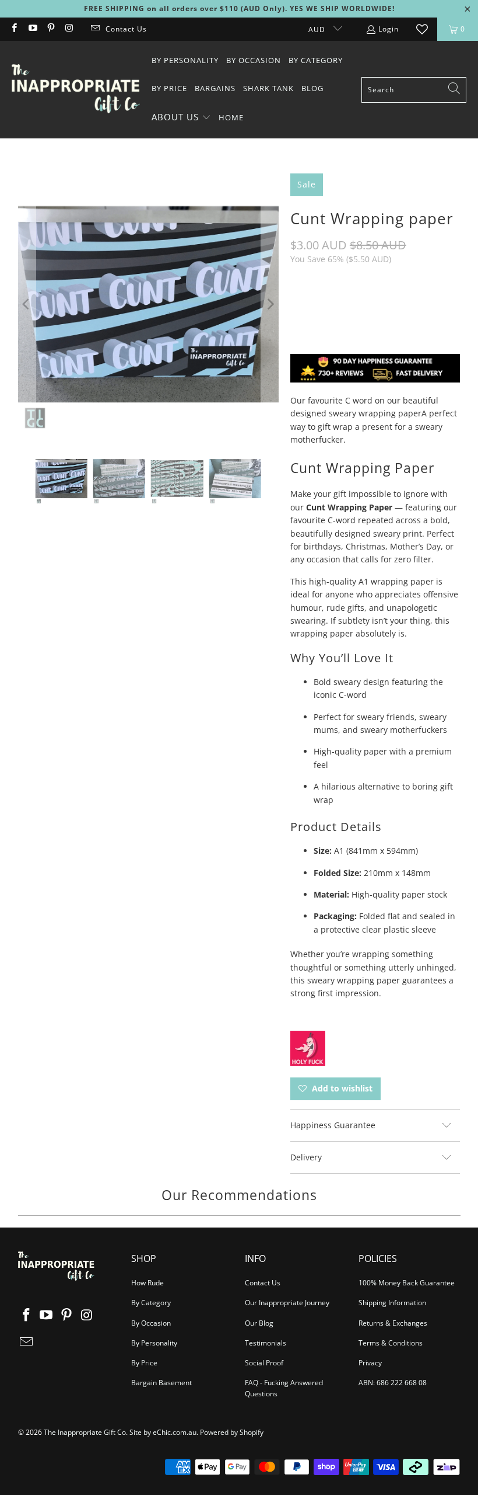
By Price (144, 1363)
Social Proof (264, 1363)
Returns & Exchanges (392, 1323)
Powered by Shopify (231, 1432)
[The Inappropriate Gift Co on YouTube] (32, 29)
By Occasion (151, 1323)
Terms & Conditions (390, 1343)
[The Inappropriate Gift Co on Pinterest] (50, 29)
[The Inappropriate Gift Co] (76, 89)
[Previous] (26, 303)
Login (388, 29)
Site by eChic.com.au (162, 1432)
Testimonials (265, 1343)
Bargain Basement (161, 1383)
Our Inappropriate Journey (287, 1303)
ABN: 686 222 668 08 (392, 1383)
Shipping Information (392, 1303)
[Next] (270, 303)
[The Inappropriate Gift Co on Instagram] (68, 29)
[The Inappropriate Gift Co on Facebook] (14, 29)
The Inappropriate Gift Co (85, 1432)
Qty (297, 282)
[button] (181, 117)
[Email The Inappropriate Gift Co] (95, 29)
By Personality (154, 1343)
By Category (151, 1303)
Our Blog (259, 1323)
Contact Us (126, 29)
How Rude (147, 1283)
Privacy (370, 1363)
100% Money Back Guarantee (406, 1283)
